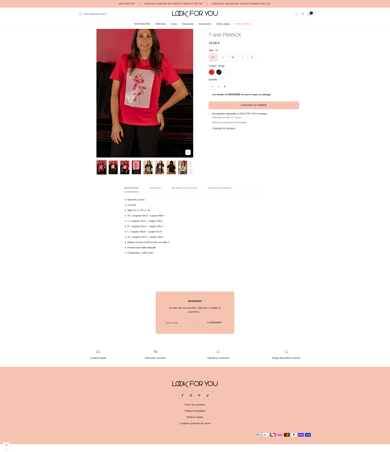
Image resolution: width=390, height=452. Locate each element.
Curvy (174, 24)
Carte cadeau (223, 24)
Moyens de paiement (220, 188)
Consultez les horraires (223, 128)
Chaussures (188, 24)
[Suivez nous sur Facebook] (182, 395)
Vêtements (160, 24)
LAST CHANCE (242, 24)
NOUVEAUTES (142, 24)
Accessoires (205, 24)
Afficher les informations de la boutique (229, 122)
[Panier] (309, 13)
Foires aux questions (195, 404)
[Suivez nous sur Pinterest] (199, 395)
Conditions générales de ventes (195, 423)
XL (252, 57)
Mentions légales (195, 417)
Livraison (155, 188)
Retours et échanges (184, 188)
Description (131, 188)
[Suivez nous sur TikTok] (207, 395)
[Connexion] (302, 14)
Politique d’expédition (195, 411)
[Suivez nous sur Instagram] (191, 395)
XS (212, 57)
